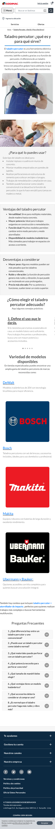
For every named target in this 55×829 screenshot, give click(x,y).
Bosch (7, 448)
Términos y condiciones (14, 779)
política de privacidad (21, 823)
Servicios (15, 24)
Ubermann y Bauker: (18, 579)
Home (9, 29)
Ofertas (41, 24)
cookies (4, 825)
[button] (35, 10)
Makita (8, 513)
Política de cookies (11, 783)
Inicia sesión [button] (43, 3)
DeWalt (8, 382)
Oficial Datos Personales (14, 792)
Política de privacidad (13, 788)
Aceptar (44, 823)
